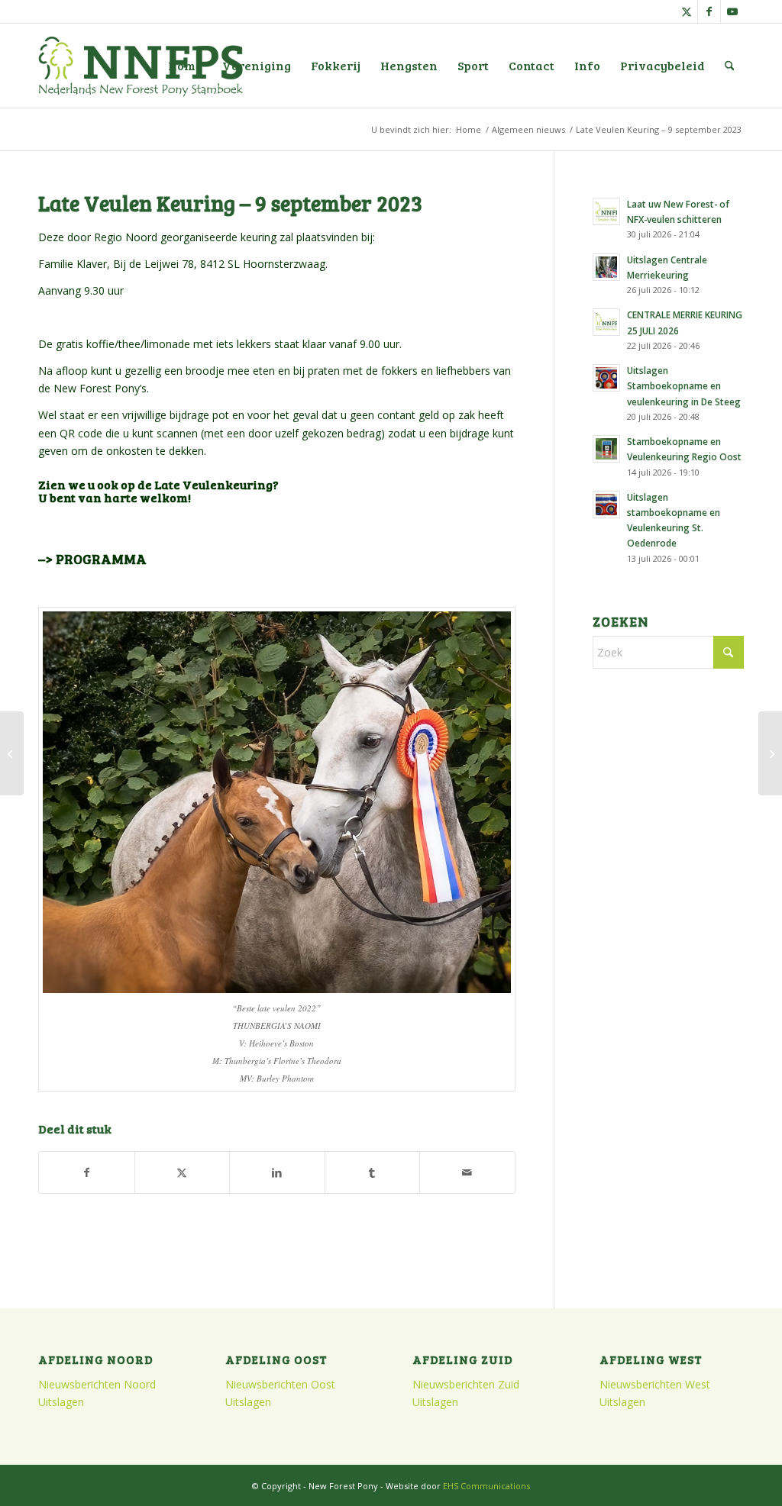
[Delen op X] (182, 1172)
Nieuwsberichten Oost (280, 1384)
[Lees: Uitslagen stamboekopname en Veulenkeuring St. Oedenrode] (606, 504)
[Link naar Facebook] (709, 11)
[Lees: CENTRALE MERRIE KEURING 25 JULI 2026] (606, 322)
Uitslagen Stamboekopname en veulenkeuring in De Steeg (684, 385)
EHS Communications (486, 1485)
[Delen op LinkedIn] (277, 1172)
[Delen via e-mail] (467, 1172)
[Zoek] (730, 66)
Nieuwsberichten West (654, 1384)
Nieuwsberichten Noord (97, 1384)
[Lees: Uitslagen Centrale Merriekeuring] (606, 267)
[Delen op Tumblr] (372, 1172)
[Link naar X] (686, 11)
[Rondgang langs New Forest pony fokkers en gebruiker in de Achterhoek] (770, 753)
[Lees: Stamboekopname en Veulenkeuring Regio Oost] (606, 449)
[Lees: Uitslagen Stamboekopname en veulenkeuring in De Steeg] (606, 378)
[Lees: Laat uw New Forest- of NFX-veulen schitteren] (606, 211)
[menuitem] (185, 66)
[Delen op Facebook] (86, 1172)
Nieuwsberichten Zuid (465, 1384)
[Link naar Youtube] (732, 11)
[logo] (140, 66)
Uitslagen (61, 1402)
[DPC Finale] (12, 753)
